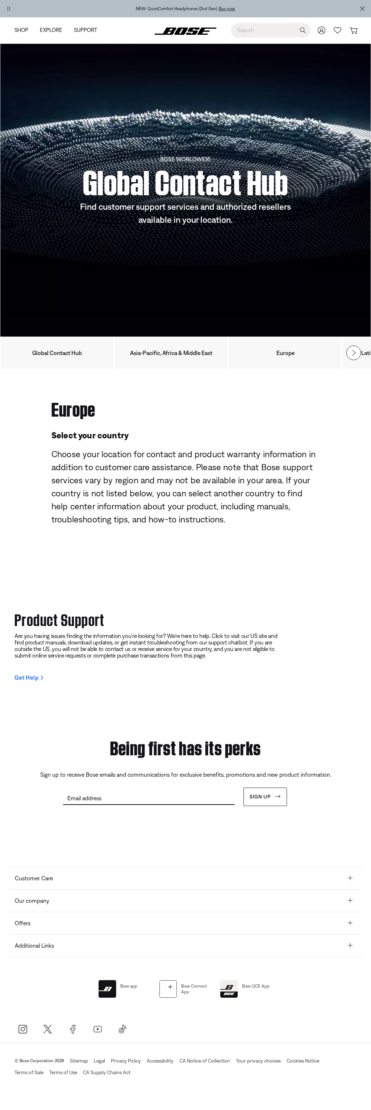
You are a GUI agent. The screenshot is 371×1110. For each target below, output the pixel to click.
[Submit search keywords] (303, 30)
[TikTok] (122, 1029)
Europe (285, 353)
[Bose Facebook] (72, 1029)
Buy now (227, 8)
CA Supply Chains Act (106, 1072)
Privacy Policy (126, 1061)
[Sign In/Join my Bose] (322, 30)
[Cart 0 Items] (353, 31)
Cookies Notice (303, 1061)
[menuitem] (24, 30)
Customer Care (34, 878)
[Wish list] (337, 30)
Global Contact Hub (57, 353)
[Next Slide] (353, 353)
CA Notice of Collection (204, 1061)
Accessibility (160, 1061)
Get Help (26, 677)
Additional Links (34, 945)
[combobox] (270, 30)
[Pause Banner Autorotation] (8, 8)
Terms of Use (63, 1072)
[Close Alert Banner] (362, 8)
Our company (32, 900)
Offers (22, 923)
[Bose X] (47, 1029)
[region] (185, 8)
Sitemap (79, 1061)
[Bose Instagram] (22, 1029)
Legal (99, 1061)
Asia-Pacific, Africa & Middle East (171, 353)
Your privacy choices (258, 1061)
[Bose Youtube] (97, 1029)
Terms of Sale (28, 1072)
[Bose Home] (185, 30)
